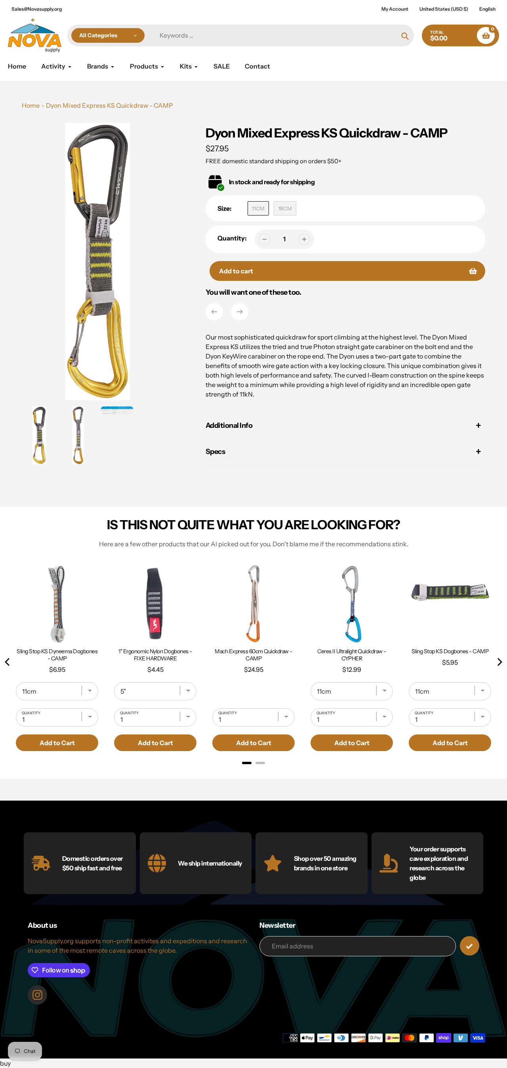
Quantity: (232, 238)
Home (31, 105)
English (487, 9)
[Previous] (214, 311)
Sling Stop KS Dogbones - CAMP (450, 651)
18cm (285, 208)
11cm (258, 208)
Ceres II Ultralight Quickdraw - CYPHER (351, 655)
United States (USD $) (443, 9)
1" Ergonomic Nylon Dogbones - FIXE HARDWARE (155, 655)
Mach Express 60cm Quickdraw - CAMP (253, 655)
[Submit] (469, 945)
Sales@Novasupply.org (36, 9)
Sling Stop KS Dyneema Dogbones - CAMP (57, 655)
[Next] (239, 311)
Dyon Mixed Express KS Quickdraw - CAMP (109, 105)
